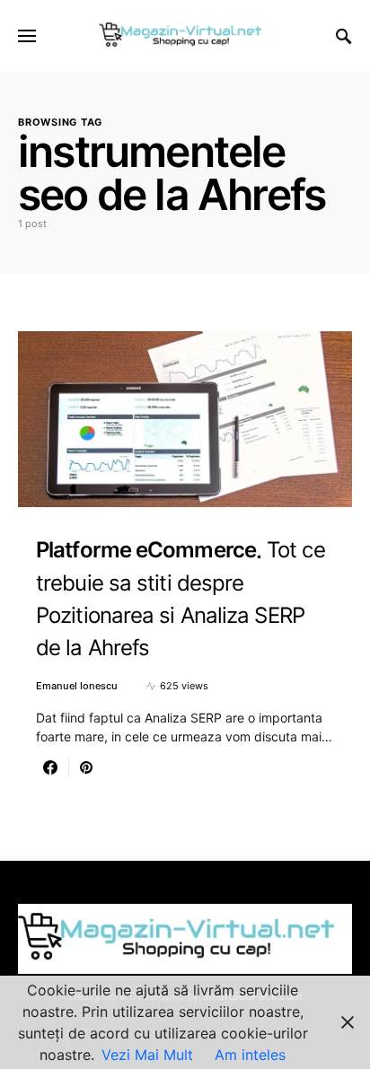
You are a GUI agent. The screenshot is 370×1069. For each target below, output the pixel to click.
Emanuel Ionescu (77, 685)
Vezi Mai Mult (147, 1055)
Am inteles (250, 1055)
